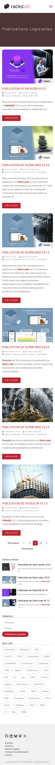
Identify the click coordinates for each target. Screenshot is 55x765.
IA (27, 172)
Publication (16, 96)
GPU (46, 670)
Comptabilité (10, 663)
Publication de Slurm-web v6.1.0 (33, 600)
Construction (27, 511)
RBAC (33, 691)
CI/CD (36, 511)
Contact (8, 755)
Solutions (9, 746)
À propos (9, 743)
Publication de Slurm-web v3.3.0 (25, 165)
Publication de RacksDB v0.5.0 (24, 88)
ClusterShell (33, 656)
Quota (22, 691)
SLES (47, 698)
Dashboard (43, 663)
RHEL (6, 698)
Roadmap (19, 698)
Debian (18, 670)
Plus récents (13, 543)
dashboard (42, 172)
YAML (36, 96)
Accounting (9, 649)
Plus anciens (27, 549)
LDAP (32, 677)
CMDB (25, 96)
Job (23, 677)
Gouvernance (32, 670)
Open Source (22, 684)
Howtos (8, 628)
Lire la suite (11, 118)
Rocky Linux (34, 698)
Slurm (31, 172)
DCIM (30, 96)
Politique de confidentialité (16, 752)
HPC (24, 172)
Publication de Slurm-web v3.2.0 (25, 427)
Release (45, 691)
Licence (44, 677)
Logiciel (7, 96)
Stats (31, 705)
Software (19, 705)
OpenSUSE (39, 684)
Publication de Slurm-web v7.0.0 (33, 577)
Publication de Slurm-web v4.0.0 (25, 347)
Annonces (9, 622)
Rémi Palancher (31, 93)
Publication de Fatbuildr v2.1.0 (25, 503)
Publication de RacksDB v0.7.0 (33, 590)
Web (14, 712)
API (36, 649)
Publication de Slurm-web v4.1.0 (25, 252)
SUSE (42, 705)
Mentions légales (12, 749)
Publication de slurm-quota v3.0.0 (34, 564)
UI (36, 172)
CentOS (7, 656)
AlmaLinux (25, 649)
